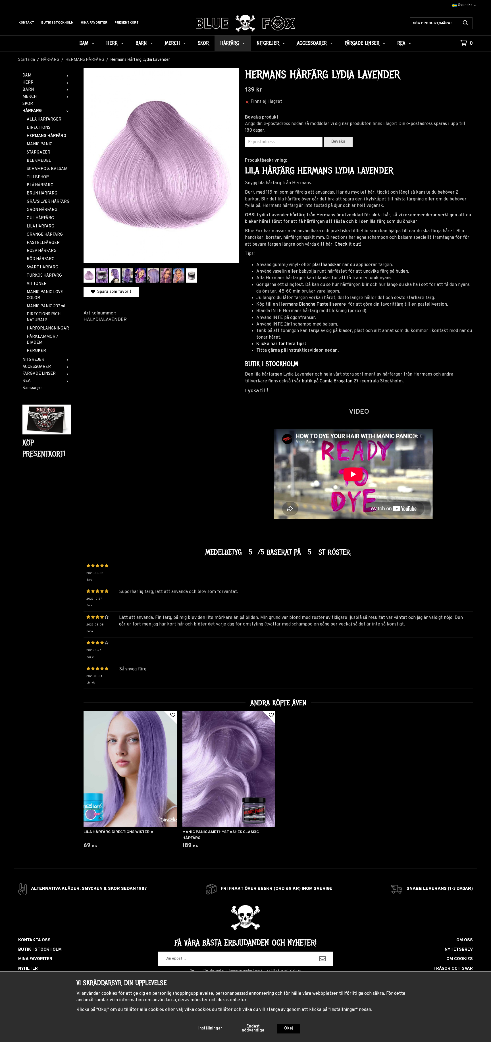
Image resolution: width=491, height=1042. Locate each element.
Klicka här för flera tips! (281, 344)
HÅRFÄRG (229, 43)
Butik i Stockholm (57, 23)
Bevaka (338, 141)
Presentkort (127, 23)
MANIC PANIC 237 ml (46, 306)
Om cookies (459, 959)
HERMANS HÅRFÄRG (46, 136)
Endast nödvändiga (253, 1028)
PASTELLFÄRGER (43, 243)
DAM (83, 43)
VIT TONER (37, 284)
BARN (141, 43)
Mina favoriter (94, 23)
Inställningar (210, 1028)
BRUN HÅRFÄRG (42, 193)
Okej (288, 1028)
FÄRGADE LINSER (362, 43)
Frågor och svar (453, 968)
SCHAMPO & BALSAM (47, 169)
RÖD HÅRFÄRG (41, 259)
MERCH (172, 43)
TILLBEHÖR (38, 177)
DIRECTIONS (38, 127)
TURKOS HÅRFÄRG (44, 275)
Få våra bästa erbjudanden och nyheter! (245, 943)
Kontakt (26, 23)
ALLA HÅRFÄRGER (44, 119)
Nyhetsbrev (459, 949)
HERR (112, 43)
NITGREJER (268, 43)
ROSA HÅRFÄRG (42, 251)
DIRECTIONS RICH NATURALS (44, 317)
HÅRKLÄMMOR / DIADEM (42, 339)
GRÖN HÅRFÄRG (42, 210)
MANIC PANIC (39, 144)
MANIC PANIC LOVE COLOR (45, 295)
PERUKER (36, 351)
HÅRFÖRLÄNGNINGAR (48, 328)
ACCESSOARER (312, 43)
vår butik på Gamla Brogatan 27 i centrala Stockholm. (349, 381)
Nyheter (28, 968)
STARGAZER (38, 152)
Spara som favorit (113, 292)
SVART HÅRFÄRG (42, 267)
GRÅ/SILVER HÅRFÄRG (48, 201)
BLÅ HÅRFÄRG (40, 185)
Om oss (464, 940)
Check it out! (348, 244)
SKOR (203, 43)
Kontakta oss (34, 940)
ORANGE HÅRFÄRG (45, 234)
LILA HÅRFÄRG (40, 226)
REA (401, 43)
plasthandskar (326, 265)
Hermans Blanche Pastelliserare (313, 304)
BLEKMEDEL (39, 160)
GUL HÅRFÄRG (40, 218)
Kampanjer (32, 388)
